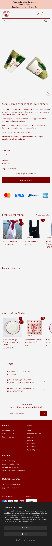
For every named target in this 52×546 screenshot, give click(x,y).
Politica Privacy (8, 461)
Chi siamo (31, 444)
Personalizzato (8, 430)
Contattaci (31, 447)
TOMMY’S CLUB (33, 450)
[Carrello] (43, 13)
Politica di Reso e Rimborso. (13, 471)
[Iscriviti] (43, 413)
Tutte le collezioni (9, 437)
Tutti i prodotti (8, 434)
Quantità (6, 150)
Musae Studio (17, 313)
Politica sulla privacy (24, 521)
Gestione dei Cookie (10, 464)
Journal (30, 437)
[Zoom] (48, 93)
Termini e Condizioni (10, 467)
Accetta (25, 528)
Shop (29, 430)
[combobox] (26, 20)
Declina (25, 534)
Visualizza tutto (43, 215)
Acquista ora (26, 180)
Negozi (30, 440)
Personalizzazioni (34, 434)
